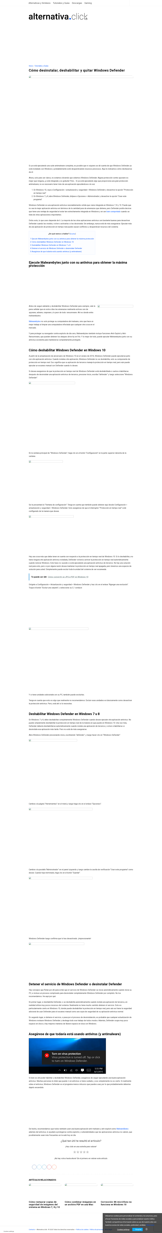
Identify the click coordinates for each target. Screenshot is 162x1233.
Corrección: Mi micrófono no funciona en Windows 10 (116, 1203)
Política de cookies (82, 1229)
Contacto (32, 1229)
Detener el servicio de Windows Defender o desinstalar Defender (56, 248)
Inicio (31, 66)
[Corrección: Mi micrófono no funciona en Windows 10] (117, 1190)
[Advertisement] (81, 37)
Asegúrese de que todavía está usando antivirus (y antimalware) (56, 251)
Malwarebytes (35, 321)
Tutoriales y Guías (61, 3)
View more (150, 1225)
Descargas (77, 3)
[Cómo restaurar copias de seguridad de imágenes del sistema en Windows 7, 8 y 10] (45, 1190)
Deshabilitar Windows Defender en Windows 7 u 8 (50, 245)
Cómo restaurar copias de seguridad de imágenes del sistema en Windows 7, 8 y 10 (44, 1204)
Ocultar (72, 234)
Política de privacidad (97, 1229)
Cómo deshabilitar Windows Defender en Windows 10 (52, 242)
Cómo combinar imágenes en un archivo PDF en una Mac (80, 1203)
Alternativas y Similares (40, 3)
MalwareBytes (122, 1129)
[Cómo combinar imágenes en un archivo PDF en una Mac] (81, 1190)
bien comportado (113, 211)
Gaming (88, 3)
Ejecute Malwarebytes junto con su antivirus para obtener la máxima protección (62, 239)
